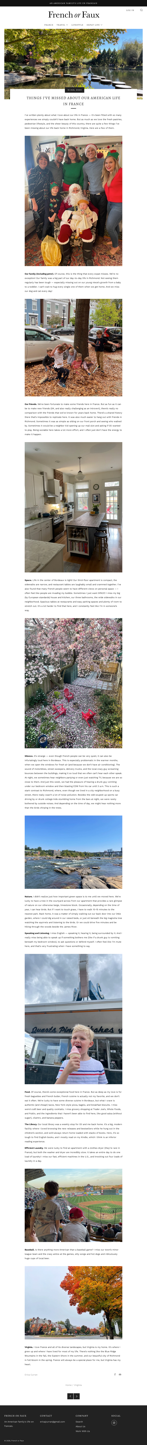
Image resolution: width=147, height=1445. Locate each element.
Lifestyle (77, 25)
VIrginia (78, 1385)
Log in (130, 10)
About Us (80, 1426)
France (48, 25)
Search (79, 1421)
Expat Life (93, 25)
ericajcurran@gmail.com (52, 1421)
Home (68, 1385)
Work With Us (83, 1431)
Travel (61, 25)
